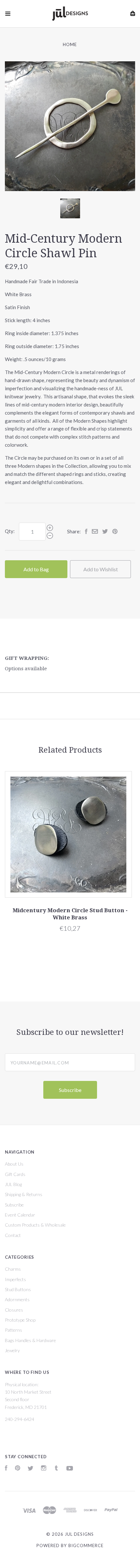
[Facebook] (6, 1469)
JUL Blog (13, 1184)
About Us (14, 1164)
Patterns (13, 1330)
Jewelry (12, 1350)
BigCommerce (86, 1545)
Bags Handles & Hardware (30, 1340)
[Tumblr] (56, 1469)
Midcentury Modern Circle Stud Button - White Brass (70, 913)
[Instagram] (43, 1469)
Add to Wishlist (100, 569)
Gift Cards (15, 1174)
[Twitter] (31, 1469)
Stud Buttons (18, 1289)
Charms (13, 1269)
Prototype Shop (20, 1320)
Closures (14, 1310)
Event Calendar (20, 1215)
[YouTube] (69, 1469)
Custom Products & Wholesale (35, 1225)
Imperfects (15, 1279)
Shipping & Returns (23, 1194)
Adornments (17, 1299)
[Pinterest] (17, 1469)
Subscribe (14, 1204)
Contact (13, 1235)
